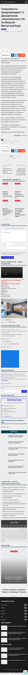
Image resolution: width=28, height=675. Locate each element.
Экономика (3, 619)
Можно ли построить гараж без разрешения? (14, 511)
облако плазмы (12, 143)
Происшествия (14, 551)
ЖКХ (2, 616)
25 (6, 537)
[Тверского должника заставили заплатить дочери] (8, 186)
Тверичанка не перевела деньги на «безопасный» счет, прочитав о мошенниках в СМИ (20, 171)
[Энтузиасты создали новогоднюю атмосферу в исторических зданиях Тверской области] (4, 443)
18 (6, 535)
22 (21, 535)
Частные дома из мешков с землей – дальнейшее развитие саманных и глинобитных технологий (14, 503)
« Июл (2, 542)
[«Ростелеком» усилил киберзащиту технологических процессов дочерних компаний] (4, 649)
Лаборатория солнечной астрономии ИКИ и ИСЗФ (10, 141)
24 (3, 537)
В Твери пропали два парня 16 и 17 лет (16, 660)
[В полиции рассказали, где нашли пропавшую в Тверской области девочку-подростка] (4, 437)
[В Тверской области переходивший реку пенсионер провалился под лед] (4, 655)
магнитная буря (4, 143)
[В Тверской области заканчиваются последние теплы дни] (20, 186)
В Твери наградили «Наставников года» (17, 626)
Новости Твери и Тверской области (8, 1)
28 (17, 537)
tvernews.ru (24, 135)
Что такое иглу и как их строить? (11, 499)
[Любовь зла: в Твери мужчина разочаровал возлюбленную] (14, 566)
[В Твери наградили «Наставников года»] (4, 628)
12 (10, 533)
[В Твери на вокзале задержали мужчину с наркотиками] (4, 474)
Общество (4, 29)
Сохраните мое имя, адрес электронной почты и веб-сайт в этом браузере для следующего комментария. (13, 253)
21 (17, 535)
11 (6, 533)
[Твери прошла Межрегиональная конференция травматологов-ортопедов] (4, 462)
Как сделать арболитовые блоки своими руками (15, 517)
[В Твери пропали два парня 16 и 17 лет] (4, 662)
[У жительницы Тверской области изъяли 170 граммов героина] (4, 449)
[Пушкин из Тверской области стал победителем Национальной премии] (8, 203)
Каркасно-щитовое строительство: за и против (14, 487)
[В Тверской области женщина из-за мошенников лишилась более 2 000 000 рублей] (4, 468)
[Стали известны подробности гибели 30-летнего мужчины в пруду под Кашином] (4, 640)
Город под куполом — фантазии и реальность (14, 493)
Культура (3, 610)
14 (17, 533)
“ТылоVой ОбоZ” (4, 380)
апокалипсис (6, 139)
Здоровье (3, 613)
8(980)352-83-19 (8, 416)
